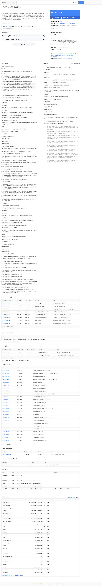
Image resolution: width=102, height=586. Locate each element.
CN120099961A (5, 437)
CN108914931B (5, 370)
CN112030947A (5, 352)
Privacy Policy (62, 584)
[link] (17, 26)
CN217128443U (5, 440)
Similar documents (61, 55)
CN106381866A (5, 314)
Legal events (54, 55)
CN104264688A (5, 391)
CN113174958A (5, 396)
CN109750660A (5, 320)
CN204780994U (5, 311)
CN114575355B (5, 426)
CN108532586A (5, 317)
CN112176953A (5, 428)
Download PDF (56, 17)
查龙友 (56, 23)
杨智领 (63, 23)
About (34, 584)
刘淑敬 (73, 23)
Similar (72, 17)
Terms (56, 584)
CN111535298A (5, 420)
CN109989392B (5, 388)
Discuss (71, 58)
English (60, 21)
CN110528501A (5, 323)
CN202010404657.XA (6, 454)
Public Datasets (49, 584)
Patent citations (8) (58, 53)
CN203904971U (5, 309)
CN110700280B (5, 408)
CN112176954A (5, 411)
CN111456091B (5, 434)
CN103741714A (5, 385)
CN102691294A (5, 306)
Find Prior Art (65, 17)
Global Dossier (66, 58)
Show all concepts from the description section (12, 575)
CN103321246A (5, 402)
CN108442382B (5, 373)
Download (70, 497)
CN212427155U (5, 431)
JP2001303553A (6, 303)
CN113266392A (5, 423)
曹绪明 (60, 23)
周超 (77, 23)
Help (68, 584)
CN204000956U (5, 376)
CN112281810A (5, 355)
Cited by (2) (75, 53)
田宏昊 (66, 23)
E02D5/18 (6, 26)
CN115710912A (5, 405)
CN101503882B (5, 379)
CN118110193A (5, 399)
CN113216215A (5, 417)
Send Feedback (40, 584)
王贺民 (70, 23)
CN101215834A (5, 382)
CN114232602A (5, 414)
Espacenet (60, 58)
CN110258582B (5, 393)
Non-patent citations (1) (67, 53)
